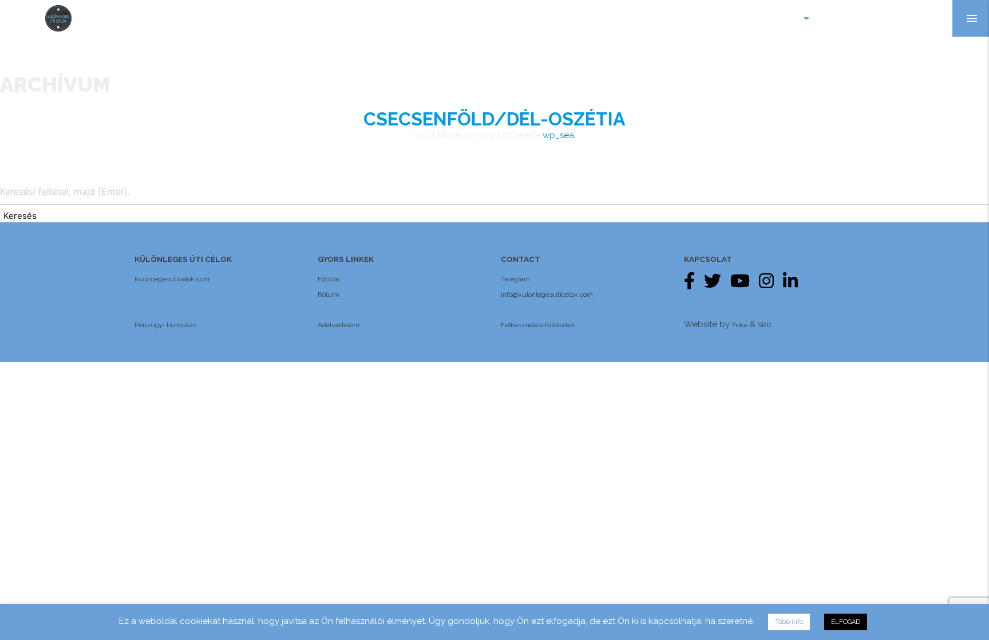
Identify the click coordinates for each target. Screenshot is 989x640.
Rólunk (329, 294)
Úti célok (781, 18)
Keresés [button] (20, 215)
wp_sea (558, 135)
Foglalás (920, 18)
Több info (789, 622)
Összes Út (855, 18)
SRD (764, 325)
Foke (739, 325)
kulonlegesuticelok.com (171, 279)
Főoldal (329, 279)
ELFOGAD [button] (845, 622)
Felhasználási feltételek (538, 325)
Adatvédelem (338, 325)
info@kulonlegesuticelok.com (547, 294)
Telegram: (516, 279)
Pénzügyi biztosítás (165, 325)
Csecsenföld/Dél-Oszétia (494, 118)
